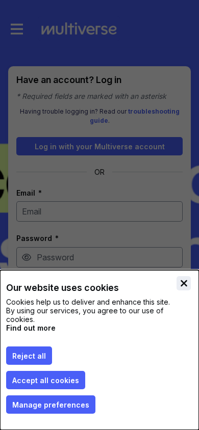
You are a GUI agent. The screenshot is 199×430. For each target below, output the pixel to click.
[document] (99, 350)
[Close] (184, 283)
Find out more (31, 328)
